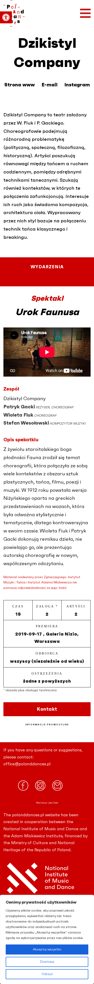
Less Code (53, 803)
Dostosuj (47, 961)
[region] (47, 939)
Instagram (77, 85)
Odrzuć (47, 974)
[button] (6, 17)
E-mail (49, 85)
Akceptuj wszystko (47, 949)
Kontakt (47, 709)
